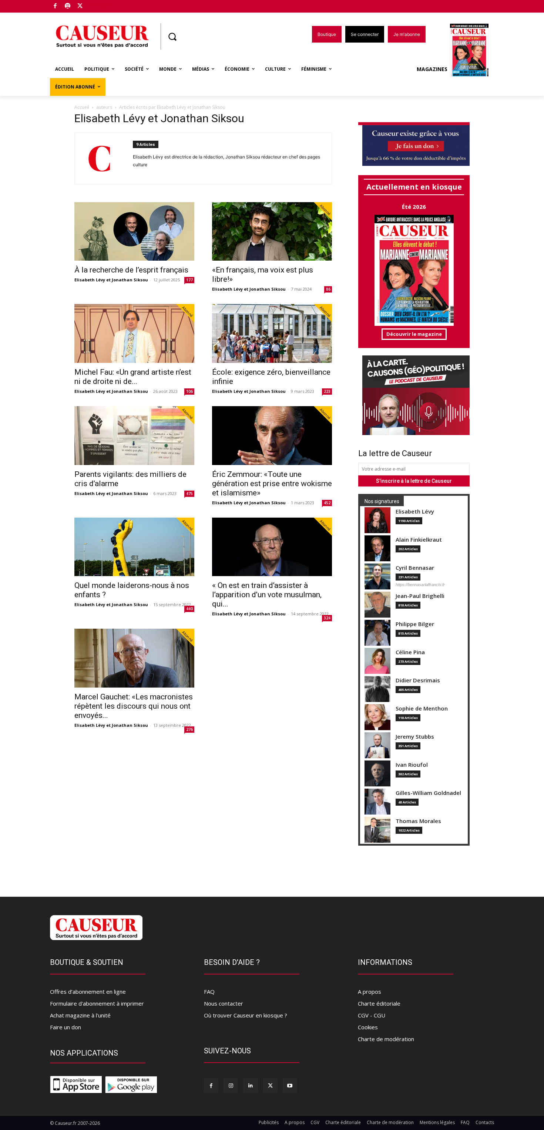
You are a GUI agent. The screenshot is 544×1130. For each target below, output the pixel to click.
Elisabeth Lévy (415, 511)
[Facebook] (55, 6)
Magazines (432, 69)
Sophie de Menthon (422, 708)
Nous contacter (223, 1003)
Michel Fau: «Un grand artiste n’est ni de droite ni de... (132, 377)
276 (189, 729)
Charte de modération (386, 1039)
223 (327, 391)
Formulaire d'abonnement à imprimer (97, 1003)
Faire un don (65, 1027)
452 (327, 502)
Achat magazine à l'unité (80, 1015)
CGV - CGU (371, 1015)
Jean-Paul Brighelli (420, 595)
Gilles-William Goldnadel (428, 792)
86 (328, 289)
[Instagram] (231, 1085)
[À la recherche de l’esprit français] (134, 231)
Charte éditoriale (379, 1003)
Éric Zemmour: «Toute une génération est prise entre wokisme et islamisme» (272, 483)
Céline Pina (410, 652)
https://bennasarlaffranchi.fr (420, 584)
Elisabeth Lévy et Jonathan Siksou (111, 279)
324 (327, 618)
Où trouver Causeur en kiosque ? (245, 1015)
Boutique (99, 4)
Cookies (368, 1027)
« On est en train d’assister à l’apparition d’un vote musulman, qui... (267, 594)
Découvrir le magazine (414, 334)
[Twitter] (80, 6)
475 (189, 493)
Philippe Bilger (415, 624)
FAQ (209, 991)
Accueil (81, 107)
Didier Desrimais (418, 680)
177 (189, 279)
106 (189, 391)
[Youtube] (290, 1085)
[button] (172, 37)
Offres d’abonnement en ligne (88, 991)
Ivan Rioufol (412, 764)
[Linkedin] (250, 1085)
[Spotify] (68, 6)
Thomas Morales (418, 821)
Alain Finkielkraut (419, 539)
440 (189, 608)
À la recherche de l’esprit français (131, 269)
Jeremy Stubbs (415, 736)
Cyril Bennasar (415, 567)
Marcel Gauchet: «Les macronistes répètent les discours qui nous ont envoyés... (133, 706)
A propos (369, 991)
